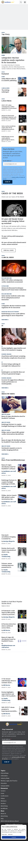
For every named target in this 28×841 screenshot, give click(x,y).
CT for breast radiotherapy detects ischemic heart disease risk (9, 681)
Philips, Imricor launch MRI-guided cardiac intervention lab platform (13, 433)
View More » (5, 319)
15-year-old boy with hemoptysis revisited (12, 237)
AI (2, 326)
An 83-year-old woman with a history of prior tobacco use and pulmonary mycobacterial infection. (14, 228)
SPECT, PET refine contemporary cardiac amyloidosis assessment (9, 106)
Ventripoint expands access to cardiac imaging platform (12, 449)
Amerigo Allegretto (9, 541)
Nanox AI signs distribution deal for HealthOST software (13, 417)
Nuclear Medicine (7, 278)
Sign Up (7, 182)
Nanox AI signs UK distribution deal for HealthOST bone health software (14, 441)
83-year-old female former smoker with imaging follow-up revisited (13, 221)
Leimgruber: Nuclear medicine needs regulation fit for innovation (13, 60)
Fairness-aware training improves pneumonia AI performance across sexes (8, 565)
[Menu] (24, 2)
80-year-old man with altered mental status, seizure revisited (14, 243)
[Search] (20, 2)
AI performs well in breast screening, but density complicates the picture (14, 357)
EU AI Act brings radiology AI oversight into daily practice (11, 365)
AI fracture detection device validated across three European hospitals (9, 626)
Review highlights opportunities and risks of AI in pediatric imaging (14, 349)
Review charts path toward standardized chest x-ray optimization (9, 550)
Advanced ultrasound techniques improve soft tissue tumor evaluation (9, 117)
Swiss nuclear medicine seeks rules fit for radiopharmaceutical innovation (9, 127)
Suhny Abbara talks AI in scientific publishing (9, 79)
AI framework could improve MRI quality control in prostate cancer (8, 613)
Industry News (8, 394)
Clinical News (6, 88)
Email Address (7, 160)
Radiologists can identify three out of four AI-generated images (13, 373)
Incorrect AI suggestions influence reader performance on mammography (13, 382)
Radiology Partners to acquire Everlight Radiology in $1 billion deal (14, 425)
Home (3, 55)
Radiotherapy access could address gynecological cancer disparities (8, 138)
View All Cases (9, 250)
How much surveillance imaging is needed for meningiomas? (9, 537)
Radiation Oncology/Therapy (10, 311)
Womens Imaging (6, 354)
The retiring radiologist (5, 91)
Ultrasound (5, 286)
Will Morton (6, 630)
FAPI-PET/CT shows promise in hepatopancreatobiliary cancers (10, 709)
